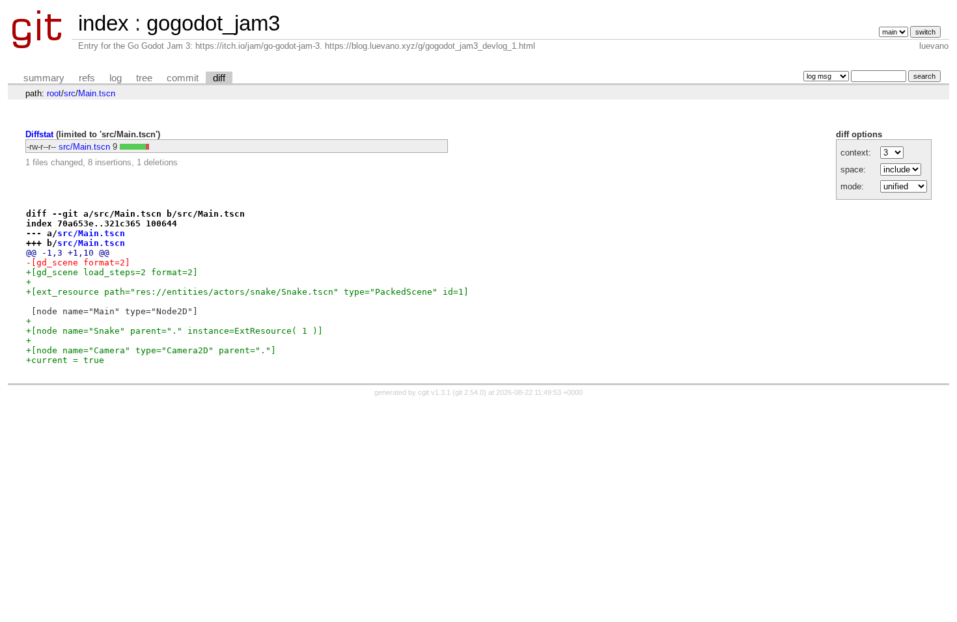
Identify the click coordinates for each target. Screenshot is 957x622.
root (54, 93)
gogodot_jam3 (213, 23)
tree (144, 78)
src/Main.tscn (84, 147)
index (103, 23)
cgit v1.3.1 (434, 392)
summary (43, 78)
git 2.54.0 (469, 392)
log (115, 78)
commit (183, 78)
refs (87, 78)
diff (219, 78)
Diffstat (39, 134)
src (70, 93)
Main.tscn (96, 93)
